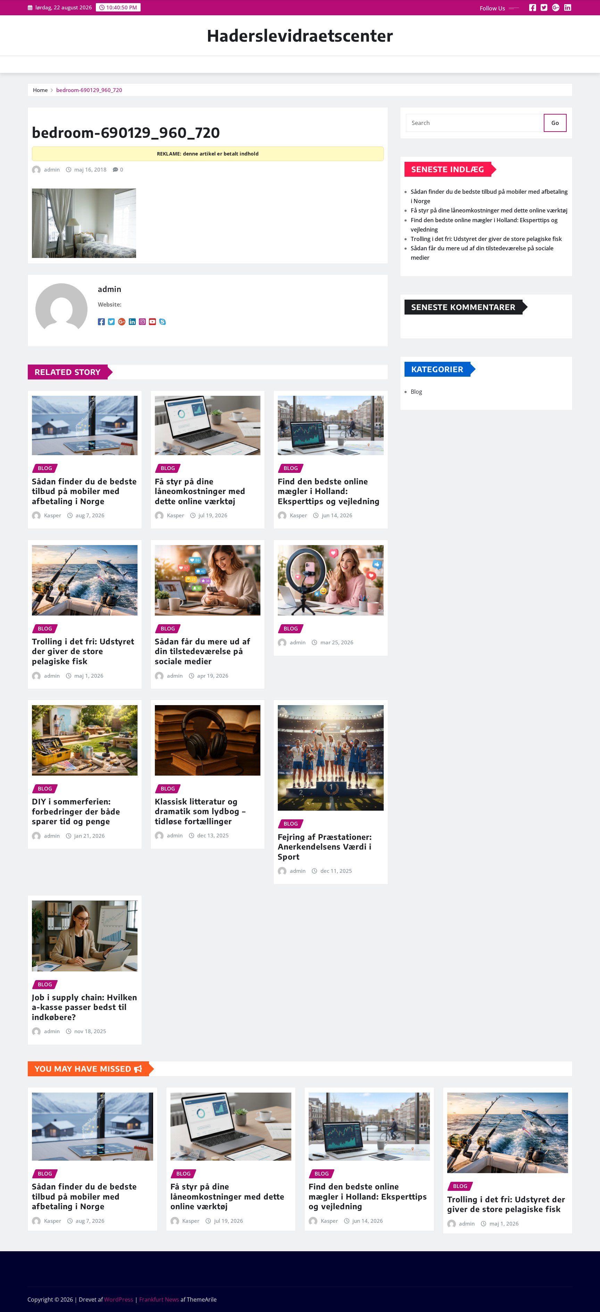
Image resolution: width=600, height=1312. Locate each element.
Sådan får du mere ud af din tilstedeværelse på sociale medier (202, 651)
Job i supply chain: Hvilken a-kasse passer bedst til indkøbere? (84, 1007)
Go (555, 123)
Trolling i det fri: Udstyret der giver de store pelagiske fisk (83, 651)
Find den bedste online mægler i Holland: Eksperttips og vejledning (329, 491)
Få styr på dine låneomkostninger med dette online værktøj (200, 491)
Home (40, 89)
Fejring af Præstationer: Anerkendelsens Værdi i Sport (325, 846)
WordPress (118, 1299)
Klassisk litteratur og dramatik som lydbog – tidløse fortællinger (200, 811)
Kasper (52, 515)
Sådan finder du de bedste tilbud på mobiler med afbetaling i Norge (84, 491)
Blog (416, 391)
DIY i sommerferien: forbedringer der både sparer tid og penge (76, 811)
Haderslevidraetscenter (300, 35)
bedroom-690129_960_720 (89, 89)
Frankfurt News (159, 1299)
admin (52, 169)
